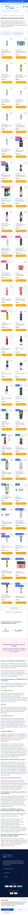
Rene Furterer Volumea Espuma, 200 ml (20, 77)
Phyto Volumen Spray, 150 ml (6, 399)
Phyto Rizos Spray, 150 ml (6, 374)
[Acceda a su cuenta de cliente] (20, 7)
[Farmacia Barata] (9, 7)
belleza (25, 665)
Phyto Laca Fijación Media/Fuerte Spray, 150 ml (20, 324)
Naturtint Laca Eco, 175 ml (20, 399)
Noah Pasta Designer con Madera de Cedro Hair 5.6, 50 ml (6, 523)
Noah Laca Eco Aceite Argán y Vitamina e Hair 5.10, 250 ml (20, 597)
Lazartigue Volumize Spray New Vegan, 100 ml (20, 176)
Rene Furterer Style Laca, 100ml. (6, 151)
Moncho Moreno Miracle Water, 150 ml (6, 275)
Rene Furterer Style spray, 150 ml (20, 101)
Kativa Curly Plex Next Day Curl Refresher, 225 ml (6, 300)
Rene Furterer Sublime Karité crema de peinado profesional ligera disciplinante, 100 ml (6, 597)
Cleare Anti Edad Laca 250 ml (6, 547)
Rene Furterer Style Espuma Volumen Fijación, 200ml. (6, 101)
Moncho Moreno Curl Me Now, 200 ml (6, 250)
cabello (13, 685)
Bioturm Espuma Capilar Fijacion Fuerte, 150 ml (20, 448)
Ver (21, 528)
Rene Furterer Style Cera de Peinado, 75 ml (20, 52)
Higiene (5, 15)
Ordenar (7, 33)
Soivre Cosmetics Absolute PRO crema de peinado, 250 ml (20, 523)
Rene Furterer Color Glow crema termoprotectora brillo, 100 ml (6, 225)
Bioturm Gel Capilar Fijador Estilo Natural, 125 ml (20, 424)
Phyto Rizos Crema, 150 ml (20, 374)
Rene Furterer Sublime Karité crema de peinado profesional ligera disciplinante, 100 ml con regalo (6, 201)
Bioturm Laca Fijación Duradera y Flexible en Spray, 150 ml (6, 448)
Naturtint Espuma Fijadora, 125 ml (5, 424)
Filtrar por (19, 33)
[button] (26, 7)
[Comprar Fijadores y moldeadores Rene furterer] (7, 630)
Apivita (12, 673)
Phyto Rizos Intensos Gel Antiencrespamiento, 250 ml (20, 349)
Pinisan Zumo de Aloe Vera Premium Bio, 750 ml (6, 473)
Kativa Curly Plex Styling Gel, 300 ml (19, 275)
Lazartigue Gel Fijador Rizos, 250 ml (20, 225)
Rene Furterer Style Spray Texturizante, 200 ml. (6, 52)
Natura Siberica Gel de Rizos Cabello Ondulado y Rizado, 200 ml (6, 498)
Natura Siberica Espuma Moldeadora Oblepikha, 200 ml (20, 473)
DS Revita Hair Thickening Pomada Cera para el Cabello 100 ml (20, 572)
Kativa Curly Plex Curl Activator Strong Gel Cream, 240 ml (20, 300)
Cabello (10, 15)
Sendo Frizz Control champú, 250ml (20, 151)
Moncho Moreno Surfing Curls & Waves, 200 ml (20, 250)
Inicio (2, 15)
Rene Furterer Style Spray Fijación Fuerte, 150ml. (20, 126)
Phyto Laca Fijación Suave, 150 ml (6, 349)
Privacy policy (24, 899)
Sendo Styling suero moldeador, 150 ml (6, 176)
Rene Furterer (7, 673)
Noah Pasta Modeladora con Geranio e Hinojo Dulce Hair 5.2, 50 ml (20, 498)
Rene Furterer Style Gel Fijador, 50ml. (20, 547)
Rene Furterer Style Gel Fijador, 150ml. (6, 126)
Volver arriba (14, 608)
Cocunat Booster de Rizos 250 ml (6, 324)
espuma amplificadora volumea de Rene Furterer (13, 721)
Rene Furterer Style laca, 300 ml (6, 77)
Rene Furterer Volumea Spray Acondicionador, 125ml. (6, 572)
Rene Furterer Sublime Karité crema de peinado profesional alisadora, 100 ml (20, 201)
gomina (16, 737)
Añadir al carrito (7, 57)
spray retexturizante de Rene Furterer (14, 701)
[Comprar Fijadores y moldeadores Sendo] (20, 630)
